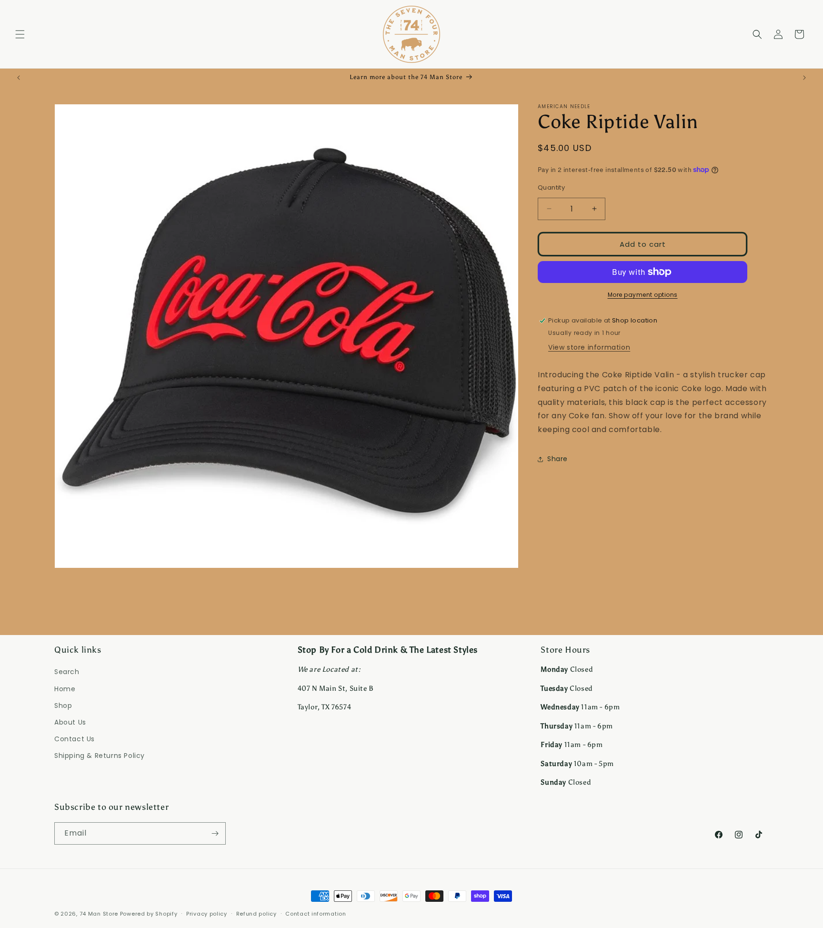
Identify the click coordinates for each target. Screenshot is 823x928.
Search (67, 671)
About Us (70, 722)
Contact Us (74, 739)
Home (64, 689)
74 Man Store (99, 914)
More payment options (643, 295)
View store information (589, 347)
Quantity (551, 187)
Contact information (315, 914)
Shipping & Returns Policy (99, 755)
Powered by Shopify (149, 914)
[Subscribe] (214, 833)
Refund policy (256, 914)
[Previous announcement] (18, 78)
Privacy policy (206, 914)
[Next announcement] (804, 78)
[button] (20, 34)
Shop (63, 705)
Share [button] (557, 459)
